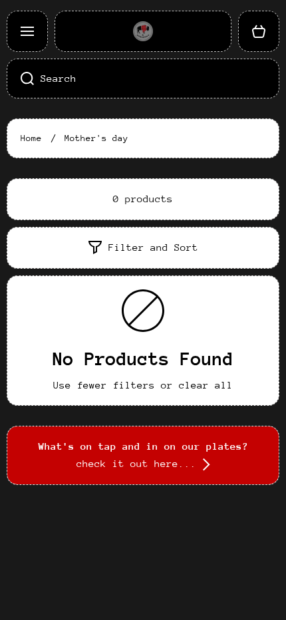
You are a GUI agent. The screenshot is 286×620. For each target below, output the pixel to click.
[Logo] (143, 31)
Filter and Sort (153, 247)
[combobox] (143, 78)
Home (31, 138)
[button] (259, 31)
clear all (206, 384)
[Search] (20, 78)
